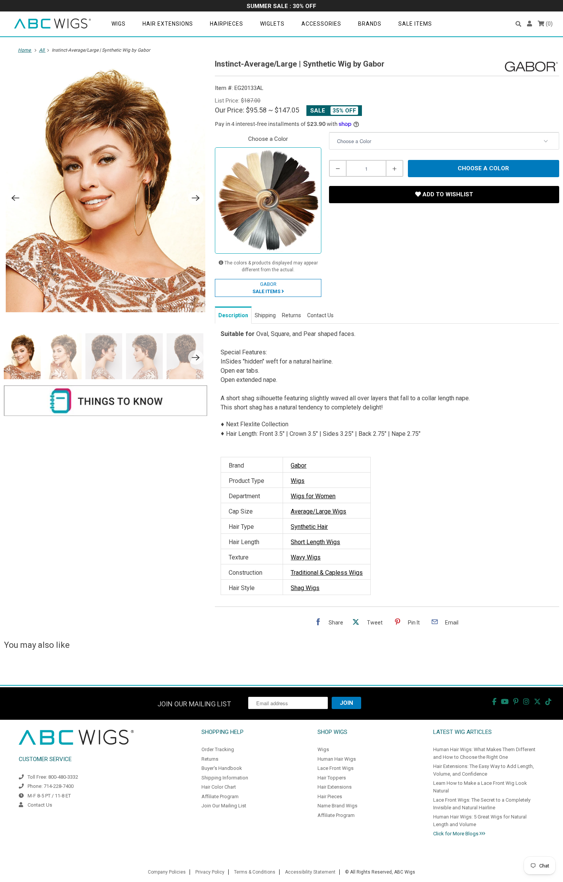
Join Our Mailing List (223, 806)
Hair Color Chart (218, 787)
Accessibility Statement (310, 872)
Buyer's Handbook (221, 768)
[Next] (195, 198)
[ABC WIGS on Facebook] (494, 702)
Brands (369, 24)
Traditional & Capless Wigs (327, 572)
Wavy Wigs (306, 557)
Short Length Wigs (315, 542)
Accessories (321, 24)
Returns (209, 759)
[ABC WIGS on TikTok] (548, 702)
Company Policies (167, 872)
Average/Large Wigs (318, 511)
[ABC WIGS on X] (537, 702)
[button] (518, 24)
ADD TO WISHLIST (447, 194)
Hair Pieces (330, 796)
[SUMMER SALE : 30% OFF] (281, 6)
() (548, 23)
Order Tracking (217, 749)
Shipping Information (224, 778)
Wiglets (272, 24)
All (42, 50)
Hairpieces (226, 24)
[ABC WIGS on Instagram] (526, 702)
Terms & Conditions (254, 872)
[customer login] (529, 24)
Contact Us (40, 805)
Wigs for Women (313, 496)
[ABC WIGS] (52, 23)
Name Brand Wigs (337, 806)
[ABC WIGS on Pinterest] (516, 702)
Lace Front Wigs (336, 768)
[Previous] (15, 198)
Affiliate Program (220, 796)
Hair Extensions (167, 24)
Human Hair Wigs (337, 759)
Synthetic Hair (309, 526)
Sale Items (415, 24)
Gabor (298, 465)
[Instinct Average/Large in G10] (105, 187)
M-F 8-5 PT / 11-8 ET (49, 796)
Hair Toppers (332, 778)
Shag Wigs (305, 588)
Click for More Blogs (456, 833)
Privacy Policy (209, 872)
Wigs (118, 24)
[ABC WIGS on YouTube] (505, 702)
